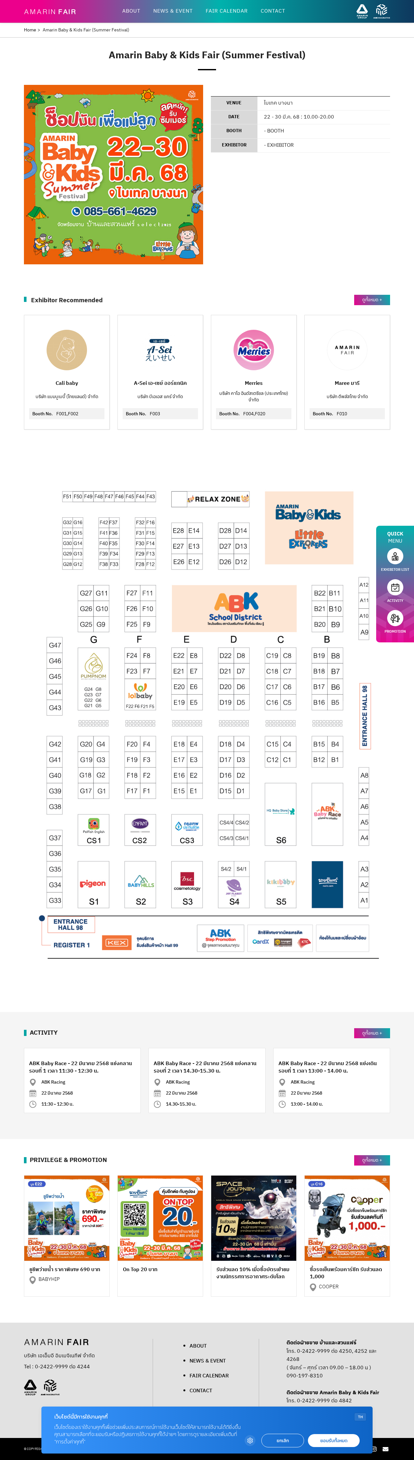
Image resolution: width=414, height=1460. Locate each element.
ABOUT (131, 11)
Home (30, 30)
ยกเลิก (283, 1440)
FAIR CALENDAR (227, 11)
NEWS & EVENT (173, 11)
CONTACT (273, 11)
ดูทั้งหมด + (372, 300)
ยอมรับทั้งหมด (333, 1440)
